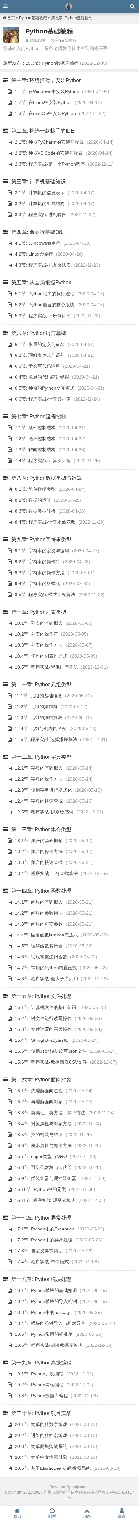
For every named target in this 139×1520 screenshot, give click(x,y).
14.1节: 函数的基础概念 (39, 902)
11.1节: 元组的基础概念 (38, 695)
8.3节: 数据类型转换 (35, 511)
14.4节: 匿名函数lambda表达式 (46, 934)
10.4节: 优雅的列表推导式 (41, 656)
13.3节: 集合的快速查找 (39, 862)
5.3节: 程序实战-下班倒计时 (43, 315)
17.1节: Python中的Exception (45, 1228)
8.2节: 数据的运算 (33, 500)
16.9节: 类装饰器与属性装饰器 (46, 1178)
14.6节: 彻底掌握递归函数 (41, 956)
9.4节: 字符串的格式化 (37, 583)
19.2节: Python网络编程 (39, 1384)
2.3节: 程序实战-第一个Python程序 (50, 163)
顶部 (87, 1516)
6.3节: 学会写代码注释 (37, 366)
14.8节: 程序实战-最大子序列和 (46, 978)
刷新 (52, 1516)
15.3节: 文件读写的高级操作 (43, 1029)
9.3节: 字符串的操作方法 (40, 572)
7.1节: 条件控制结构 (35, 427)
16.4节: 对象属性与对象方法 (43, 1123)
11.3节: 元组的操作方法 (38, 717)
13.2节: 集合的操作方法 (39, 851)
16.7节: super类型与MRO (41, 1156)
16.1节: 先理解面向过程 (39, 1090)
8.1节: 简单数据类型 (35, 489)
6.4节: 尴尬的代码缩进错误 (42, 377)
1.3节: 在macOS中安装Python (45, 113)
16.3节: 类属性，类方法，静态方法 (50, 1112)
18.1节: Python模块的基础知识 (46, 1290)
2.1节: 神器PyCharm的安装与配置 (49, 142)
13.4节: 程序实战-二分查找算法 (46, 873)
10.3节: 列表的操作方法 (39, 645)
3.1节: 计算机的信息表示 (40, 192)
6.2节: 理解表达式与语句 (40, 355)
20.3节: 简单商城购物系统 (41, 1446)
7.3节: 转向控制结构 (35, 449)
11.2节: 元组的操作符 (36, 706)
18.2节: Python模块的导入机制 (46, 1301)
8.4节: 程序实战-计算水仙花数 (45, 522)
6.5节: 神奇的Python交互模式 (45, 388)
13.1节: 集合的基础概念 (39, 840)
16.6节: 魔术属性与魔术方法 (43, 1145)
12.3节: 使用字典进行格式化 (43, 790)
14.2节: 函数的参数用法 (39, 913)
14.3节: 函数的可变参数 (39, 923)
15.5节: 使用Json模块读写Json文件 (51, 1051)
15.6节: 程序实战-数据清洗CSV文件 (51, 1062)
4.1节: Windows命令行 (38, 243)
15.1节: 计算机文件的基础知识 (46, 1007)
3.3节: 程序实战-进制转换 (41, 214)
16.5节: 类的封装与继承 (39, 1134)
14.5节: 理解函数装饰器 (39, 945)
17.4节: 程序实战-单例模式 (42, 1261)
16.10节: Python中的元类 (40, 1189)
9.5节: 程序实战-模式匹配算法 (45, 594)
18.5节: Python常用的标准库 (44, 1334)
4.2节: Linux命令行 (34, 254)
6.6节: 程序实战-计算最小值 (43, 399)
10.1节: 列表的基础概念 (39, 623)
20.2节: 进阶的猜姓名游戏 (41, 1435)
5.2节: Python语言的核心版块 (45, 304)
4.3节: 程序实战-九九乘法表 (43, 265)
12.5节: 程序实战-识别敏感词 (44, 811)
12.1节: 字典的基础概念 (39, 768)
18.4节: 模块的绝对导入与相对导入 (50, 1323)
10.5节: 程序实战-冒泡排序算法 (46, 667)
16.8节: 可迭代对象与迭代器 (43, 1167)
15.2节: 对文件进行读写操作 (43, 1018)
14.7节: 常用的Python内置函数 (46, 967)
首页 (10, 18)
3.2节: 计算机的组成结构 (40, 203)
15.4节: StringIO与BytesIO (42, 1040)
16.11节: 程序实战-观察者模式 (45, 1200)
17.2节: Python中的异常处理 (44, 1239)
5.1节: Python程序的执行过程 (45, 293)
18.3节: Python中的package (43, 1312)
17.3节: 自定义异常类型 (39, 1250)
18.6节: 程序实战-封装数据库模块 (49, 1345)
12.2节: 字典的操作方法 (39, 779)
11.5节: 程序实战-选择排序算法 (46, 739)
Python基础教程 (33, 18)
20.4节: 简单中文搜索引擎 (41, 1457)
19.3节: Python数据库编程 (52, 63)
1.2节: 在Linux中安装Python (43, 102)
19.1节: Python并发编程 (39, 1373)
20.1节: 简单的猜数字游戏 (41, 1424)
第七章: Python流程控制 (71, 18)
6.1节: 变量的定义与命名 (40, 344)
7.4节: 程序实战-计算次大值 (43, 460)
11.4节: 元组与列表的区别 (41, 728)
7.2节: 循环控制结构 (35, 438)
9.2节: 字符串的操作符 (37, 561)
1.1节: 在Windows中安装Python (47, 91)
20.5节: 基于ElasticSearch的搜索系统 (53, 1468)
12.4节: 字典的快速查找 (39, 800)
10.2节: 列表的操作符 (36, 634)
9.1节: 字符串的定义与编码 (42, 550)
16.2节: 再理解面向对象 (39, 1101)
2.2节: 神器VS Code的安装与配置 (49, 153)
